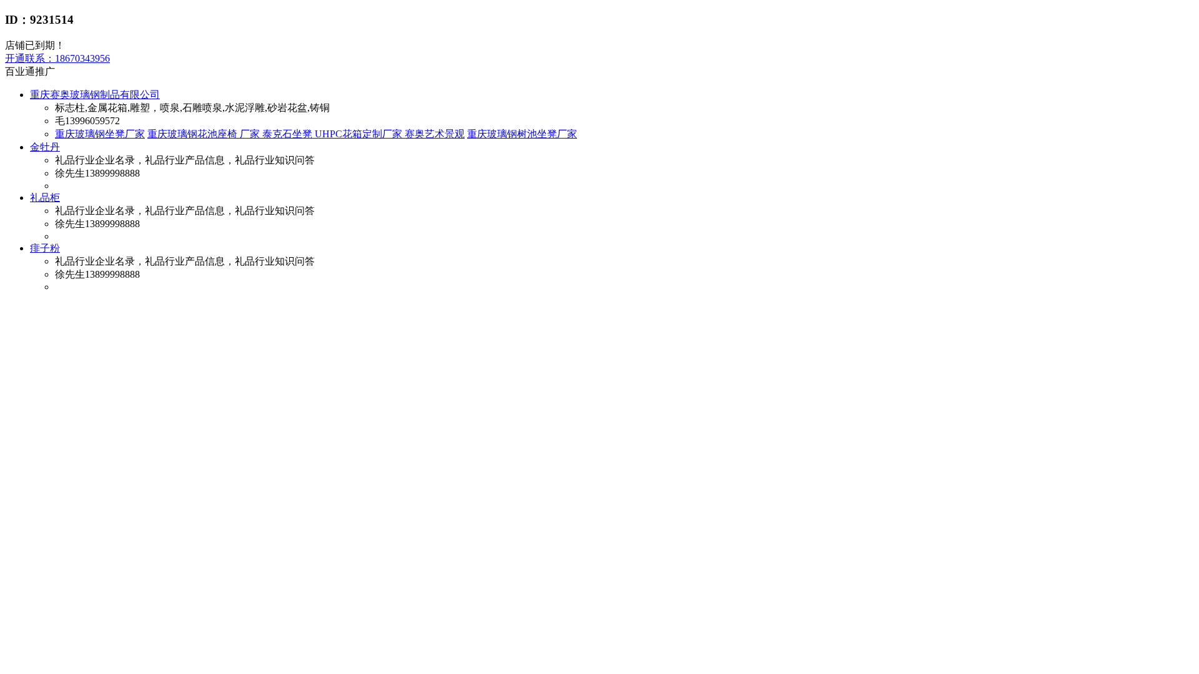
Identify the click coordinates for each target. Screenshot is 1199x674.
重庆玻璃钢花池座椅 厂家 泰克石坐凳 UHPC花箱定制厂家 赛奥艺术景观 (306, 134)
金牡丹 (45, 147)
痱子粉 (45, 248)
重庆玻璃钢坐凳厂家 (100, 134)
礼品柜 (45, 197)
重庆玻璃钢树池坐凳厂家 (522, 134)
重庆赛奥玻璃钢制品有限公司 (95, 94)
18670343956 (57, 58)
